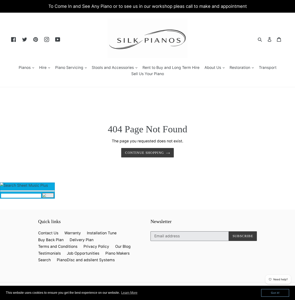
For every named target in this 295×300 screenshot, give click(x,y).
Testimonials (49, 253)
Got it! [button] (275, 292)
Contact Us (48, 233)
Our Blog (123, 246)
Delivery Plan (82, 240)
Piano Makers (117, 253)
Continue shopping (144, 153)
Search (44, 260)
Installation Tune (102, 233)
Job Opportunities (83, 253)
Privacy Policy (96, 246)
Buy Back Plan (51, 240)
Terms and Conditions (57, 246)
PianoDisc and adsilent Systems (86, 260)
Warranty (72, 233)
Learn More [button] (129, 292)
